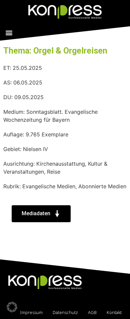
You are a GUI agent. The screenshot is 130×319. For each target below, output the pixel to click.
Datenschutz (65, 312)
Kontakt (114, 312)
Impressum (31, 312)
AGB (92, 312)
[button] (8, 32)
